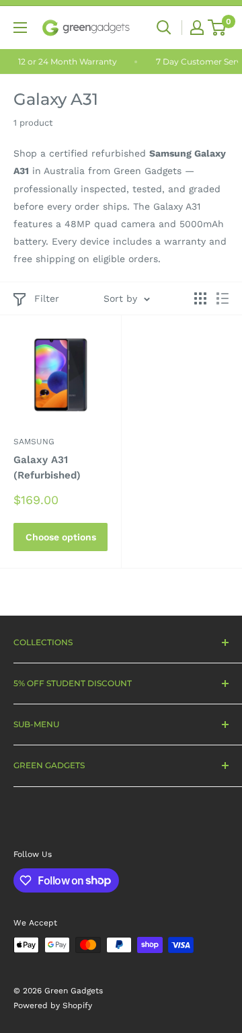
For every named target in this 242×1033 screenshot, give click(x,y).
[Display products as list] (222, 298)
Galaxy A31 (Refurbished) (47, 467)
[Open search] (164, 27)
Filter (46, 298)
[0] (217, 27)
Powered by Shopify (52, 1005)
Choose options (61, 537)
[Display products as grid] (200, 298)
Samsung (33, 441)
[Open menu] (20, 27)
